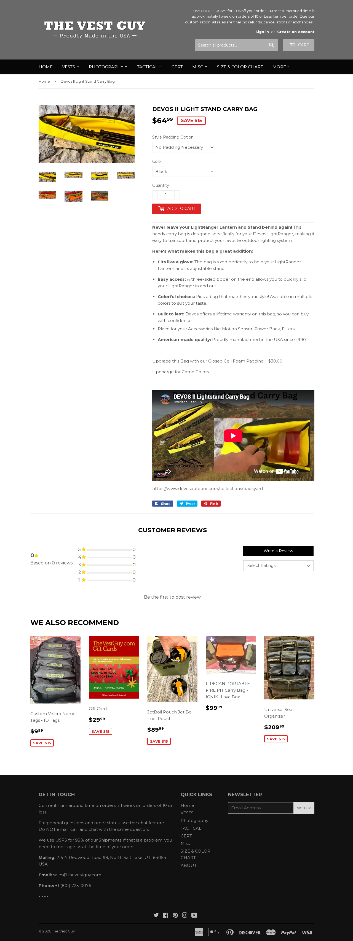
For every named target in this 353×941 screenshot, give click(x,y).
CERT (177, 66)
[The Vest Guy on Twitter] (156, 915)
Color (157, 161)
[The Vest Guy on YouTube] (194, 915)
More (279, 66)
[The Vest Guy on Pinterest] (175, 915)
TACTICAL (148, 66)
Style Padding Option (173, 137)
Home (46, 66)
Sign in (262, 32)
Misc (198, 66)
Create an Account (295, 32)
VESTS (69, 66)
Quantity (160, 185)
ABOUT (189, 865)
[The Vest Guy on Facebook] (166, 915)
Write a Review (278, 550)
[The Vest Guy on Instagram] (185, 915)
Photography (106, 66)
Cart (303, 44)
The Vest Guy (63, 931)
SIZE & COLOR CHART (240, 66)
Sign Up (304, 808)
